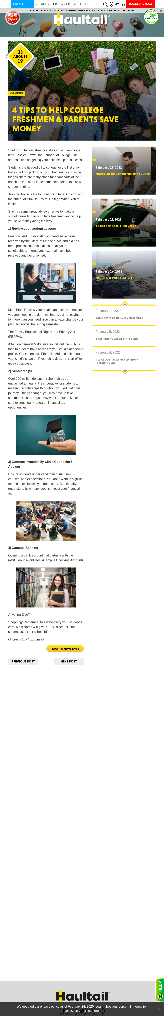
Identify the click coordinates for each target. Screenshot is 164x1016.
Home (56, 4)
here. (96, 1010)
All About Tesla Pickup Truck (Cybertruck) (117, 361)
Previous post (23, 661)
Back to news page (65, 648)
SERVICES (42, 4)
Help (159, 990)
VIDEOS (79, 4)
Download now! (140, 3)
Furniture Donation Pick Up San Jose (123, 174)
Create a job (22, 4)
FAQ (88, 4)
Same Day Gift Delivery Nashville (119, 318)
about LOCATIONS (136, 10)
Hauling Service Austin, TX (115, 278)
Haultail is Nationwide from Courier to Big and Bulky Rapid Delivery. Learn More (82, 10)
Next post (69, 661)
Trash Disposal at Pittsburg (117, 338)
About (66, 4)
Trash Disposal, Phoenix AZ (116, 226)
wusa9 (39, 639)
